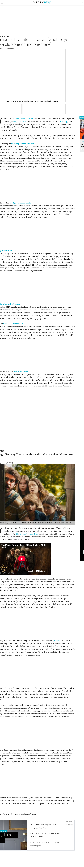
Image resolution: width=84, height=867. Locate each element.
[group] (15, 109)
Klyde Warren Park (21, 203)
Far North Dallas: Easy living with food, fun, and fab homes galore (45, 844)
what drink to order (24, 118)
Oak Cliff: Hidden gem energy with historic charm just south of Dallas (43, 826)
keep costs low (19, 121)
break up (63, 121)
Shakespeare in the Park (23, 143)
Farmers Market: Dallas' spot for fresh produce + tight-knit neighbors (45, 835)
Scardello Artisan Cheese (15, 323)
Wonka (57, 640)
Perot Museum (21, 371)
